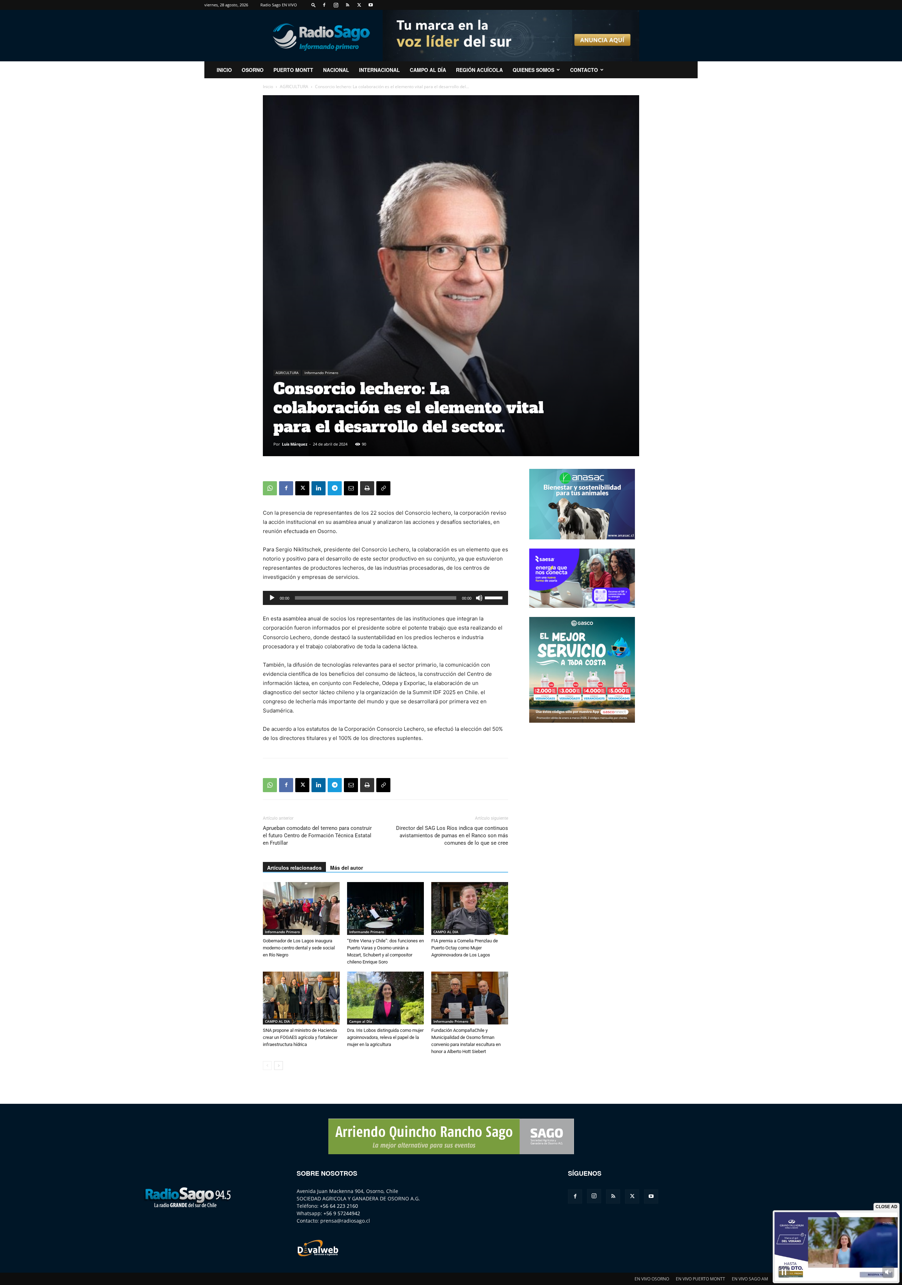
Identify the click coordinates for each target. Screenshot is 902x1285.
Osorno (253, 69)
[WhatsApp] (270, 488)
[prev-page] (267, 1065)
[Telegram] (335, 488)
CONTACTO (584, 69)
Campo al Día (428, 69)
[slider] (495, 597)
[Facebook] (324, 5)
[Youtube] (370, 5)
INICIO (224, 69)
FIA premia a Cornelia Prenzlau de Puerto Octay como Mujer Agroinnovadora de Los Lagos (464, 947)
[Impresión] (367, 488)
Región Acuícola (479, 69)
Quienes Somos (533, 69)
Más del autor (346, 867)
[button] (313, 4)
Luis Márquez (294, 444)
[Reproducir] (272, 597)
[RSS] (347, 5)
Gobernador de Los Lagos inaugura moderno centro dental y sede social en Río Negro (299, 947)
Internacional (379, 69)
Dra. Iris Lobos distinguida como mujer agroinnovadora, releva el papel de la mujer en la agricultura (385, 1037)
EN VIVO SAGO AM (750, 1279)
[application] (385, 598)
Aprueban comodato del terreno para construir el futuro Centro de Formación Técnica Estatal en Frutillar (317, 835)
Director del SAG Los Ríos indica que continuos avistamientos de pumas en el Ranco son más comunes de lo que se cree (452, 835)
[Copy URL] (383, 488)
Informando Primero (321, 372)
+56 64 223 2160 (339, 1206)
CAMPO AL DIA (445, 931)
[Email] (351, 488)
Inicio (268, 87)
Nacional (336, 69)
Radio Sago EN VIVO (278, 4)
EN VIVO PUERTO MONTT (700, 1279)
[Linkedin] (318, 488)
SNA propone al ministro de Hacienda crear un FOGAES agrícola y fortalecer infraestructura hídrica (300, 1037)
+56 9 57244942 (341, 1213)
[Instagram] (335, 5)
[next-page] (278, 1065)
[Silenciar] (479, 597)
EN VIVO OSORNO (652, 1279)
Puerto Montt (293, 69)
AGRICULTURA (294, 87)
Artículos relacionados (294, 867)
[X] (359, 5)
